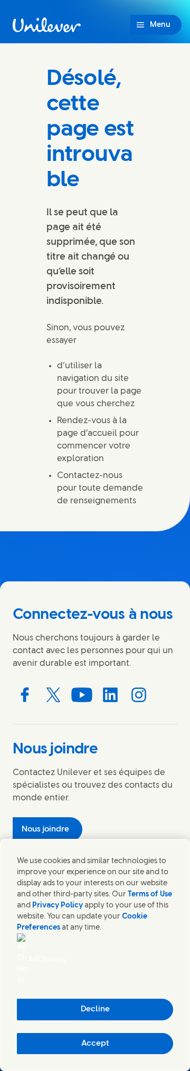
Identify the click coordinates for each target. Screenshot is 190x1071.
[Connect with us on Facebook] (25, 695)
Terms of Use (150, 894)
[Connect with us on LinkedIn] (110, 695)
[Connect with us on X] (53, 695)
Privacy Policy (57, 906)
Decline (95, 1009)
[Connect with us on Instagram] (139, 695)
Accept (95, 1043)
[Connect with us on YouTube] (82, 695)
